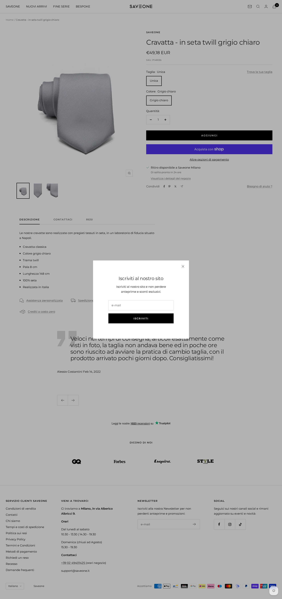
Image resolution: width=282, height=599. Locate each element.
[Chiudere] (183, 266)
